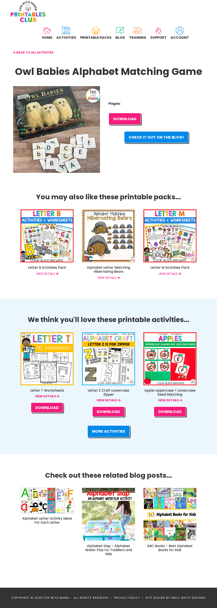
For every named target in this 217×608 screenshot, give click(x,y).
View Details (46, 396)
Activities (66, 37)
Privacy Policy (127, 598)
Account (180, 37)
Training (137, 37)
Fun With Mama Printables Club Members (28, 11)
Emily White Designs (188, 598)
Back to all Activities (35, 52)
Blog (120, 37)
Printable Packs (95, 37)
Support (158, 37)
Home (47, 37)
